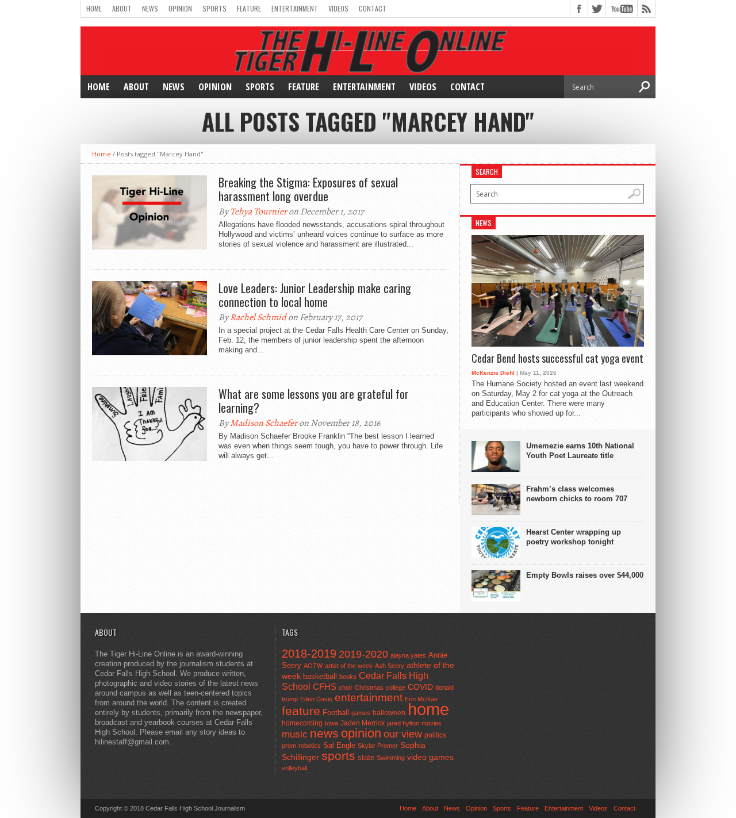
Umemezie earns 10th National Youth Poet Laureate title (580, 450)
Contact (372, 8)
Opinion (180, 8)
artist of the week (349, 665)
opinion (361, 733)
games (360, 712)
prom (289, 745)
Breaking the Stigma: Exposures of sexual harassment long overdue (308, 189)
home (428, 709)
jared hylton (403, 723)
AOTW (313, 665)
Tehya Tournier (258, 211)
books (347, 676)
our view (403, 734)
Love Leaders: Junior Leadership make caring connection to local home (314, 295)
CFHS (324, 687)
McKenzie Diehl (493, 373)
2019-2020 (363, 654)
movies (431, 723)
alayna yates (408, 655)
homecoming (302, 723)
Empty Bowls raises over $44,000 (584, 575)
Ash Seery (389, 665)
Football (336, 712)
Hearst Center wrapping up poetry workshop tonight (573, 537)
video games (430, 757)
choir (345, 687)
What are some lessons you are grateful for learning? (313, 400)
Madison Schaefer (263, 423)
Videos (338, 8)
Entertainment (294, 8)
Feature (249, 8)
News (150, 8)
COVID (420, 687)
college (395, 687)
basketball (320, 676)
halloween (389, 713)
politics (435, 735)
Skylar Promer (378, 745)
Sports (214, 8)
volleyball (294, 768)
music (295, 734)
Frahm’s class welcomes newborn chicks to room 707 (576, 494)
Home (94, 8)
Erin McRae (421, 699)
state (366, 757)
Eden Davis (316, 699)
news (324, 733)
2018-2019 (309, 653)
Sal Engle (339, 745)
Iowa (331, 723)
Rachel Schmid (258, 317)
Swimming (391, 757)
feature (301, 710)
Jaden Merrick (362, 723)
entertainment (368, 698)
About (122, 8)
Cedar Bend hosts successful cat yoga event (557, 358)
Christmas (369, 687)
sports (338, 755)
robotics (309, 745)
